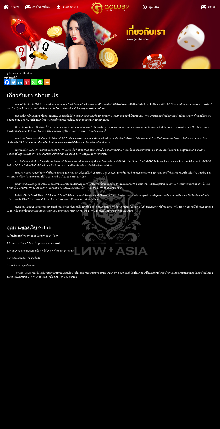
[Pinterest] (27, 82)
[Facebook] (7, 82)
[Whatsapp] (34, 82)
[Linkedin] (20, 82)
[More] (47, 82)
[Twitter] (13, 82)
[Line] (40, 82)
